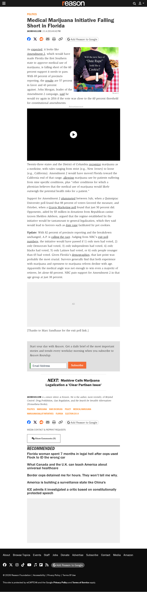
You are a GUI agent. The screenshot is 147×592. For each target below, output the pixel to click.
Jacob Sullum (34, 31)
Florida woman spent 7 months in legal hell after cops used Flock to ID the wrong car (72, 455)
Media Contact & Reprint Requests (46, 429)
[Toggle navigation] (4, 3)
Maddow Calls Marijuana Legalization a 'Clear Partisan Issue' (73, 382)
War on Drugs (56, 409)
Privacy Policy (53, 575)
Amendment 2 (36, 54)
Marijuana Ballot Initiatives (40, 413)
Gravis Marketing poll (62, 207)
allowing (68, 177)
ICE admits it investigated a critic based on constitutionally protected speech (71, 491)
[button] (141, 3)
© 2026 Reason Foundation (17, 575)
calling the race (60, 237)
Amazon (128, 555)
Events (37, 555)
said (62, 94)
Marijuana (42, 409)
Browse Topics (21, 555)
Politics (32, 14)
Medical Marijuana (82, 409)
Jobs (55, 555)
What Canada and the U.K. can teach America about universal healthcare (67, 466)
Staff (47, 555)
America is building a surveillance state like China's (66, 482)
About (6, 555)
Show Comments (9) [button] (45, 438)
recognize (95, 164)
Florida (59, 413)
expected (36, 49)
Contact (105, 555)
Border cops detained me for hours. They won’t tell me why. (72, 475)
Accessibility (39, 575)
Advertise (77, 555)
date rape (72, 225)
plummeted (68, 198)
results (49, 80)
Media (117, 555)
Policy (68, 409)
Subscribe (77, 365)
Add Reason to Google (83, 39)
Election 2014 (72, 413)
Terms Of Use (69, 575)
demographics (80, 254)
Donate (65, 555)
